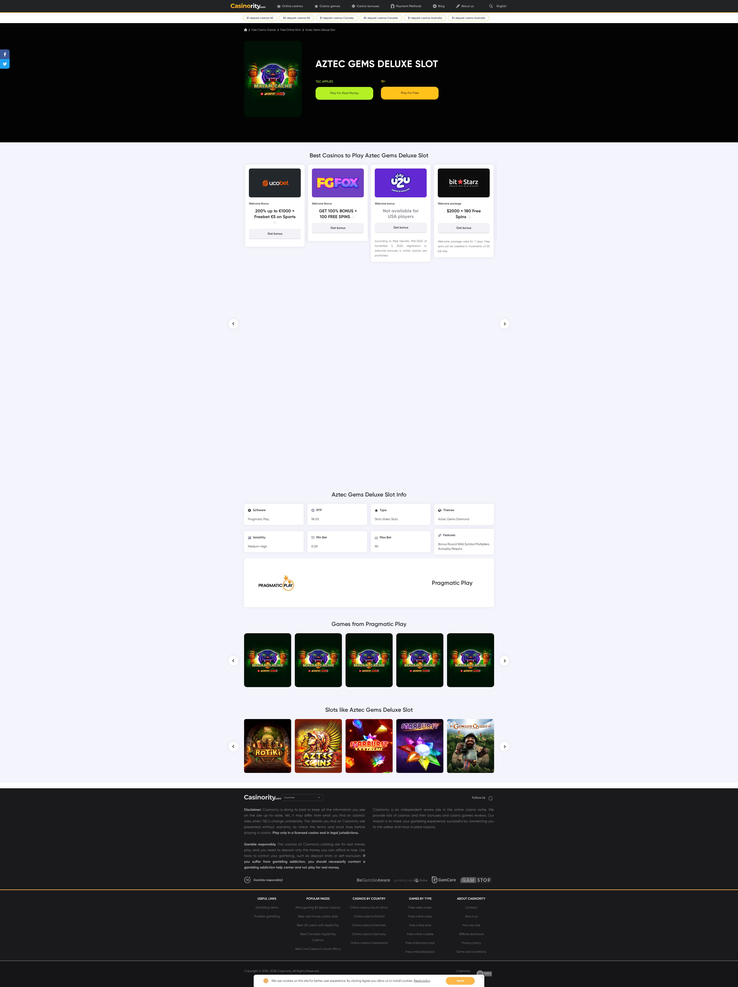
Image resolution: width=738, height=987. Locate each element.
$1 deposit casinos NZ (260, 17)
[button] (233, 324)
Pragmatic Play (258, 519)
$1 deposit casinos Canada (337, 17)
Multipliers (482, 544)
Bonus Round (448, 544)
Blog (441, 6)
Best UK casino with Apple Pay (318, 925)
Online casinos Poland (369, 916)
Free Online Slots (290, 29)
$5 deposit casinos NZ (296, 17)
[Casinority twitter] (490, 797)
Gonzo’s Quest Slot (470, 724)
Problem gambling (267, 916)
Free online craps (420, 916)
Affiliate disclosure (471, 934)
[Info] (275, 222)
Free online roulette (420, 934)
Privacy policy (471, 943)
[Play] (267, 660)
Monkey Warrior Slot (318, 638)
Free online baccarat (420, 943)
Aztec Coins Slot (318, 724)
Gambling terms (267, 907)
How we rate (471, 925)
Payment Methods (408, 6)
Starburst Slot (420, 724)
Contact (471, 907)
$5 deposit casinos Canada (381, 17)
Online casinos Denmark (369, 925)
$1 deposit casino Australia (468, 17)
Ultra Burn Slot (470, 638)
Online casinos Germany (369, 934)
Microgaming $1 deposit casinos (318, 907)
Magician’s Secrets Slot (420, 638)
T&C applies (324, 81)
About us (467, 6)
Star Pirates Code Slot (267, 638)
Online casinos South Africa (369, 907)
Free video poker (420, 907)
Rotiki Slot (267, 724)
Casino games (330, 6)
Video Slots (390, 519)
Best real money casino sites (318, 916)
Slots (378, 519)
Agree (460, 980)
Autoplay (445, 549)
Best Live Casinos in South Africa (318, 949)
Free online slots (420, 925)
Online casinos (292, 6)
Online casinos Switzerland (369, 943)
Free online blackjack (420, 952)
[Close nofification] (482, 977)
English (501, 6)
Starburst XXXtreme (369, 724)
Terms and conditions (471, 952)
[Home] (246, 29)
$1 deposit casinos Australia (425, 17)
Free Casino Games (264, 29)
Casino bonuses (368, 6)
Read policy (422, 981)
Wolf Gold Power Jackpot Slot (369, 640)
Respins (457, 549)
